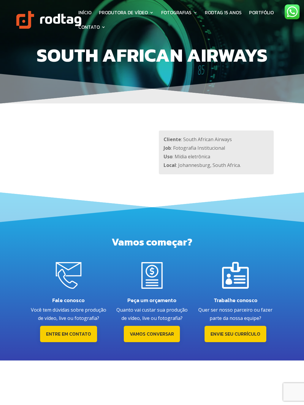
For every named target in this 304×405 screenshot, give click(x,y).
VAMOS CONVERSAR (152, 333)
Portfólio (261, 13)
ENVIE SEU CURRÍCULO (235, 333)
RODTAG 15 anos (223, 13)
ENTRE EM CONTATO (68, 333)
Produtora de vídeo (123, 13)
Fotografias (176, 13)
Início (84, 13)
